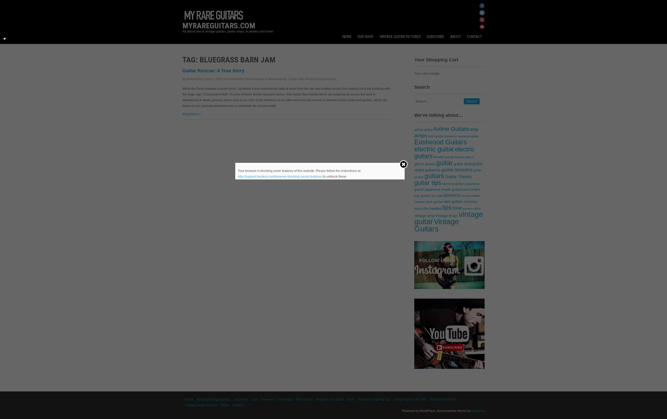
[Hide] (5, 39)
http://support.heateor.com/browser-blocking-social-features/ (280, 176)
